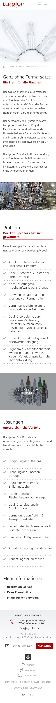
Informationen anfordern (23, 597)
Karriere (30, 670)
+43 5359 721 (31, 622)
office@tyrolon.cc (28, 628)
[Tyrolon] (4, 66)
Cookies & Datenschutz (35, 681)
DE (39, 4)
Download (31, 675)
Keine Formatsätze (19, 592)
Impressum (11, 681)
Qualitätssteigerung (19, 586)
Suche (30, 665)
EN (45, 4)
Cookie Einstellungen (28, 687)
